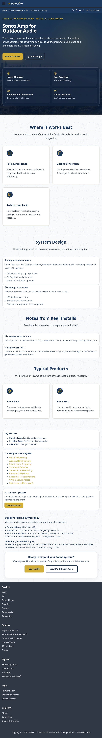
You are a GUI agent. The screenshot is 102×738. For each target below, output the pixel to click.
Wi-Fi (4, 592)
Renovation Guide (10, 676)
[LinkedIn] (80, 10)
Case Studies (8, 668)
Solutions (6, 672)
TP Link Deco (8, 646)
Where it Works (12, 56)
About (5, 713)
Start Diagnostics (14, 505)
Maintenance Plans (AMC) (21, 483)
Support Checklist (10, 630)
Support (6, 608)
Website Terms (9, 698)
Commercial (7, 612)
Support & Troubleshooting (22, 476)
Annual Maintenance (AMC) (14, 634)
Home (4, 10)
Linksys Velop (8, 642)
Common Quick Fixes (12, 638)
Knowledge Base (16, 10)
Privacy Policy (8, 690)
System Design (34, 56)
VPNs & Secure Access (19, 479)
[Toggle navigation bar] (4, 3)
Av (27, 10)
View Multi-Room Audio (61, 569)
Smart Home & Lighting (20, 464)
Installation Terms (10, 694)
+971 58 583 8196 (93, 10)
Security (6, 604)
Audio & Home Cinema (20, 461)
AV (3, 596)
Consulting (7, 616)
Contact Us (34, 569)
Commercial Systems (19, 473)
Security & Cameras (18, 467)
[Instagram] (73, 10)
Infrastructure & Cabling (20, 470)
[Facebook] (76, 10)
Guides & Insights (10, 721)
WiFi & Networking (18, 457)
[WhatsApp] (83, 10)
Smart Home (8, 600)
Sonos (5, 650)
